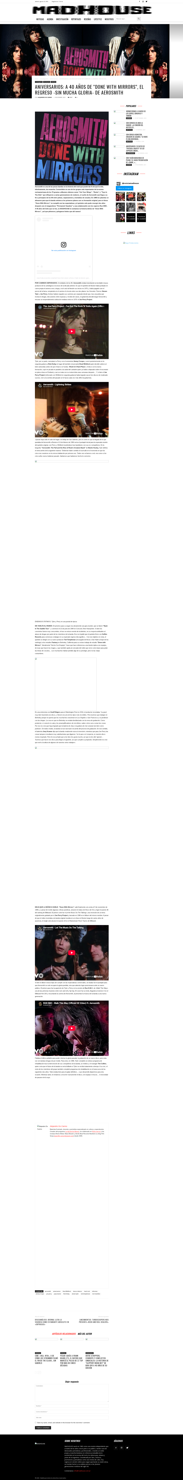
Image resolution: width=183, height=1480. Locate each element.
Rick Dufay (66, 1294)
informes (94, 1291)
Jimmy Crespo (40, 1294)
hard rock (87, 1291)
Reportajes (76, 19)
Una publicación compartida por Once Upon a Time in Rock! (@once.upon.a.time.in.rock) (73, 278)
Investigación (62, 19)
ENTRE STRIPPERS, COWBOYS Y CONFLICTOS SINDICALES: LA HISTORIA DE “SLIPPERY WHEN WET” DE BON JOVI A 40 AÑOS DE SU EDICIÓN (97, 1361)
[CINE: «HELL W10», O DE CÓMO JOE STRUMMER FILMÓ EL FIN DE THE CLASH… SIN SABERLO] (46, 1346)
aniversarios (56, 1291)
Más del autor (85, 1333)
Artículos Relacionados (64, 1333)
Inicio (36, 79)
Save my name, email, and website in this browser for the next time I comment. (63, 1422)
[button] (120, 196)
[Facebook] (139, 1)
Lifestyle (98, 19)
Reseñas (87, 19)
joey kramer (57, 1294)
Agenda (50, 19)
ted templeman (85, 1294)
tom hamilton (96, 1294)
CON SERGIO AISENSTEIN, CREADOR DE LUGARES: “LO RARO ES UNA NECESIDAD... (137, 136)
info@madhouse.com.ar (82, 1471)
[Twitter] (146, 1)
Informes (53, 82)
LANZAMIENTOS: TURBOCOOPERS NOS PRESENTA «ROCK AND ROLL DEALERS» (94, 1321)
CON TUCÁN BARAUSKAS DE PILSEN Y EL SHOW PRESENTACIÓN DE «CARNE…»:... (137, 160)
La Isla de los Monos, (72, 1131)
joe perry (49, 1294)
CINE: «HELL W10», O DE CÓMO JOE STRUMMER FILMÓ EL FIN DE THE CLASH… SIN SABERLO (46, 1359)
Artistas (129, 130)
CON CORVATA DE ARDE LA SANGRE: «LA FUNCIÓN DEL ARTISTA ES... (134, 125)
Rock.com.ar (96, 1131)
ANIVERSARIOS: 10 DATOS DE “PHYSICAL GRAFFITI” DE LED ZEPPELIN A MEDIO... (135, 148)
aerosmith (48, 1291)
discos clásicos (77, 1291)
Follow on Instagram (124, 188)
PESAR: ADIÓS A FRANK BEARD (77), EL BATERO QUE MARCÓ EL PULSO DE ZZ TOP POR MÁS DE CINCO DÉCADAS (71, 1360)
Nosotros (109, 19)
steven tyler (75, 1294)
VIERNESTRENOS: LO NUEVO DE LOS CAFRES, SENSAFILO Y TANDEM (136, 113)
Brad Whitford (67, 1291)
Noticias (40, 19)
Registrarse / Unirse (57, 1)
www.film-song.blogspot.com (63, 1136)
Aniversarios (54, 79)
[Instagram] (143, 1)
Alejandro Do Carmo (45, 97)
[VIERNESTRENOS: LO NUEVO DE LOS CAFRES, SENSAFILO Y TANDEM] (119, 114)
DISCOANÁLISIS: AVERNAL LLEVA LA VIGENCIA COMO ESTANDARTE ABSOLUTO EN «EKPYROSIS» (52, 1322)
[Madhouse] (91, 10)
